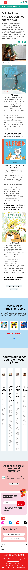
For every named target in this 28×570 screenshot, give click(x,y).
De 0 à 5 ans (14, 289)
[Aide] (20, 2)
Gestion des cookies (13, 561)
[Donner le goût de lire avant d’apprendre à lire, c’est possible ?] (10, 374)
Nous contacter (14, 538)
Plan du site (5, 567)
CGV (4, 559)
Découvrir (18, 333)
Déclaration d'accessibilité (18, 567)
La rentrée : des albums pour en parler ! (4, 391)
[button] (2, 322)
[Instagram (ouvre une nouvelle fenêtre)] (2, 524)
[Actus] (21, 2)
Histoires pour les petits (14, 286)
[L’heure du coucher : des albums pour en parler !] (17, 374)
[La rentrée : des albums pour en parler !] (3, 374)
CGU (9, 559)
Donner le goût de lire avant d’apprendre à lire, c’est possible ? (12, 394)
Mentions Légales (18, 559)
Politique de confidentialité (13, 563)
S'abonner (10, 333)
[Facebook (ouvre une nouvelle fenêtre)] (10, 524)
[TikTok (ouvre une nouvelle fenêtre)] (25, 524)
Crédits (22, 565)
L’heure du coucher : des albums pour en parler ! (18, 392)
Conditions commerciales (10, 565)
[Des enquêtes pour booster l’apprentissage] (24, 374)
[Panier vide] (26, 2)
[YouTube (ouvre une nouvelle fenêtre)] (17, 524)
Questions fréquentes (14, 534)
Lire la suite (6, 510)
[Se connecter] (24, 2)
